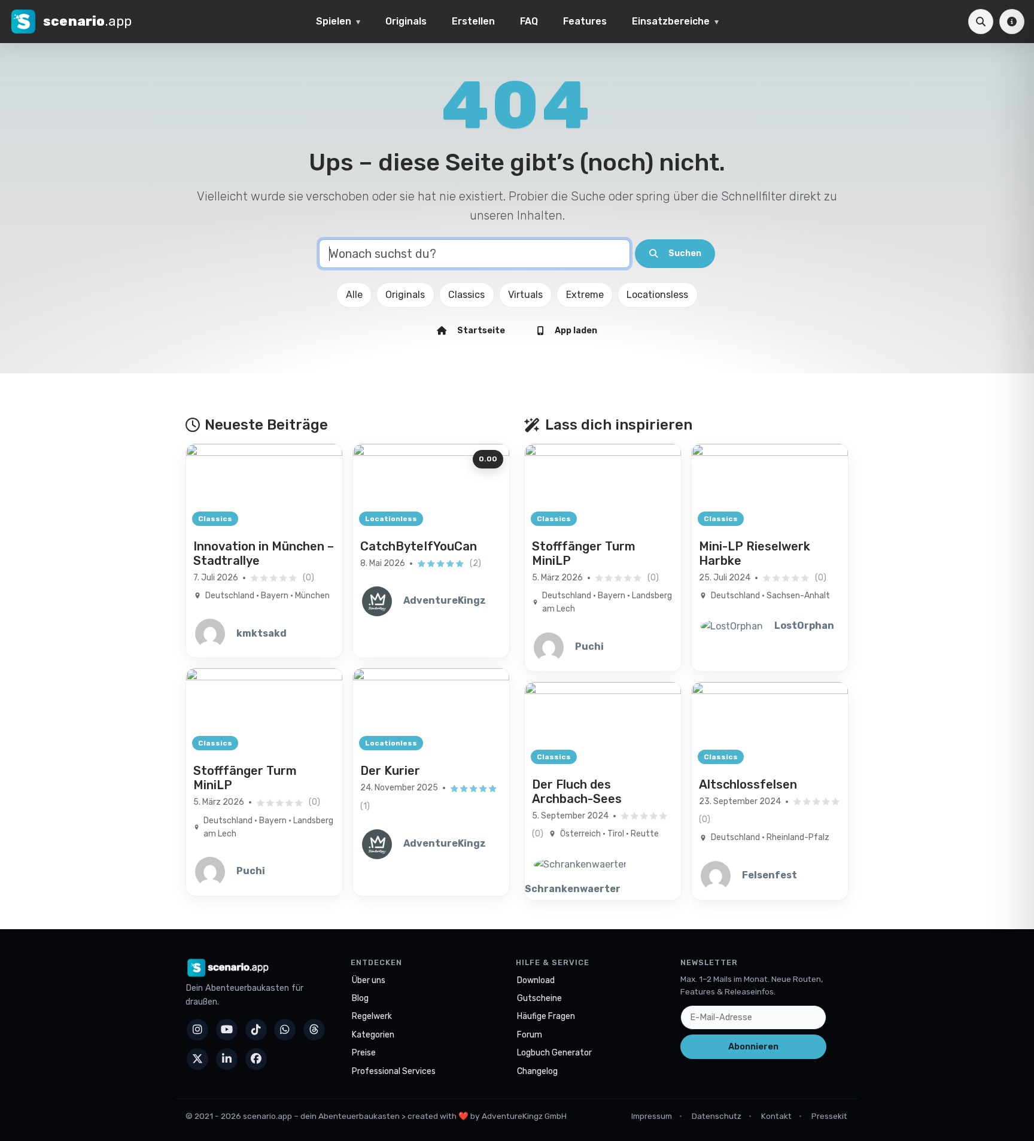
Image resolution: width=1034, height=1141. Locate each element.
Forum (529, 1035)
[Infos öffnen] (1011, 21)
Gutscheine (539, 998)
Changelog (537, 1071)
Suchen (684, 253)
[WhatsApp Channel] (285, 1029)
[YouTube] (227, 1029)
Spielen (333, 21)
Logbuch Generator (554, 1053)
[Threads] (314, 1029)
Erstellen (473, 21)
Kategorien (373, 1035)
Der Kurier (390, 770)
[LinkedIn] (227, 1059)
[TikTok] (256, 1029)
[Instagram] (197, 1029)
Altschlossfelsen (748, 784)
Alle (354, 294)
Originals (406, 21)
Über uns (368, 980)
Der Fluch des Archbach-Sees (577, 791)
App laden (576, 330)
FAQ (529, 21)
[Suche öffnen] (980, 21)
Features (585, 21)
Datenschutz (716, 1116)
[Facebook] (256, 1059)
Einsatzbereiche (671, 21)
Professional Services (394, 1071)
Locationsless (657, 294)
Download (536, 980)
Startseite (481, 330)
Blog (360, 998)
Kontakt (776, 1116)
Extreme (585, 294)
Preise (364, 1053)
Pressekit (829, 1116)
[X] (197, 1059)
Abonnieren (753, 1047)
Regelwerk (372, 1016)
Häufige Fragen (546, 1016)
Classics (466, 294)
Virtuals (525, 294)
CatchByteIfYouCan (418, 546)
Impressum (651, 1116)
